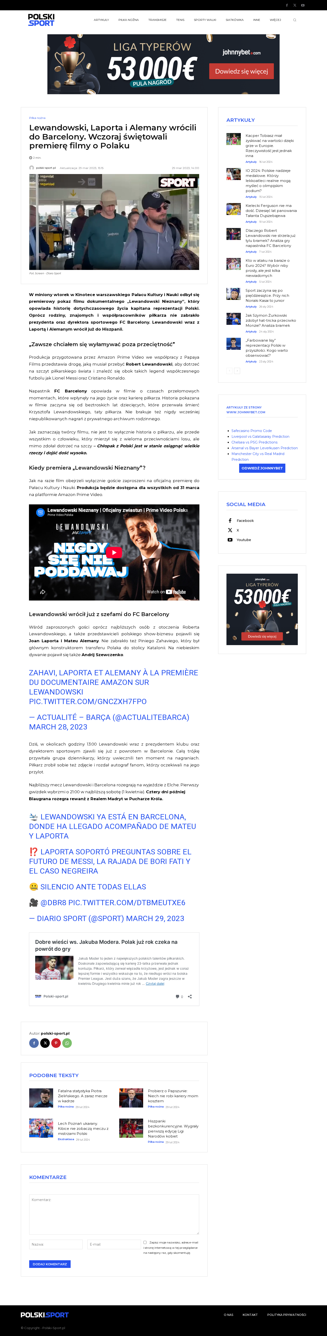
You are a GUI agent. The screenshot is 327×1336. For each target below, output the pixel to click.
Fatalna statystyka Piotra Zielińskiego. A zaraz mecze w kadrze (82, 1096)
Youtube (244, 540)
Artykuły (251, 162)
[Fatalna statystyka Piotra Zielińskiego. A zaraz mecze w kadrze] (41, 1098)
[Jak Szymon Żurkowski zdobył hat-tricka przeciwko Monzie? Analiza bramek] (233, 316)
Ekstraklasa (66, 1139)
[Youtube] (302, 5)
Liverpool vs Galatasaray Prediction (260, 436)
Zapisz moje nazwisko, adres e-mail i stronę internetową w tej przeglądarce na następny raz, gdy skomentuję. (170, 1248)
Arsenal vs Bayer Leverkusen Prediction (264, 448)
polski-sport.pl (46, 167)
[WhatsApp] (67, 1043)
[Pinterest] (56, 1043)
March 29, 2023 (155, 918)
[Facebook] (287, 5)
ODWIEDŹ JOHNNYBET (262, 468)
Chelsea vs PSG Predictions (254, 442)
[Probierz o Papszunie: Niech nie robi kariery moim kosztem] (131, 1098)
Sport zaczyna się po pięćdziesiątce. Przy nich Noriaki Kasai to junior (267, 295)
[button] (295, 20)
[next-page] (237, 371)
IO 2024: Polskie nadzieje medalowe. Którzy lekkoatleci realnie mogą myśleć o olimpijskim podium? (268, 180)
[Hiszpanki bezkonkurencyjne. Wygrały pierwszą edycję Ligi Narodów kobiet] (131, 1128)
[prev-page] (229, 371)
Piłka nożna (37, 118)
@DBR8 (53, 902)
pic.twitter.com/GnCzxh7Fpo (88, 701)
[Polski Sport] (52, 20)
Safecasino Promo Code (251, 431)
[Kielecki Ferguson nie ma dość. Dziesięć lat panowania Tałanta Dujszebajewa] (233, 206)
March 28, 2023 (58, 726)
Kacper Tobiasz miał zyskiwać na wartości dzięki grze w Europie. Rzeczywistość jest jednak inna (270, 145)
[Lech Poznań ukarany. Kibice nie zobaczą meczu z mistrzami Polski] (41, 1128)
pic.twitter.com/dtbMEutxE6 (127, 902)
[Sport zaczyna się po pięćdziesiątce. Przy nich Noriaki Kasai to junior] (233, 291)
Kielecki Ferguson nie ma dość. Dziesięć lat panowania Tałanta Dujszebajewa (271, 210)
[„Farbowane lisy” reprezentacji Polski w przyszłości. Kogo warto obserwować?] (233, 341)
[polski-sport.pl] (32, 167)
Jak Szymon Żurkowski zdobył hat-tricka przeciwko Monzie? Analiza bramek (271, 320)
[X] (295, 5)
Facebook (245, 521)
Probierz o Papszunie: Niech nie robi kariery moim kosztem (173, 1096)
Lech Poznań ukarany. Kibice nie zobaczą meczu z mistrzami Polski (83, 1128)
